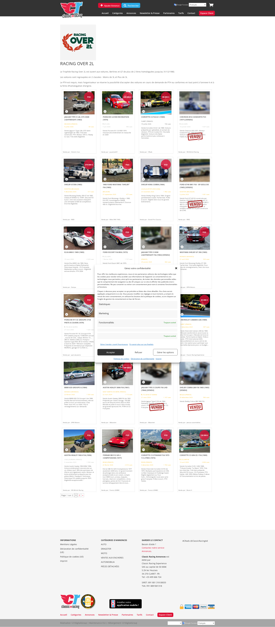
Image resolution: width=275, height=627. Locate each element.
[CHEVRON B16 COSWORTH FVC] (195, 121)
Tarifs (181, 13)
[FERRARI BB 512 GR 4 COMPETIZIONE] (117, 460)
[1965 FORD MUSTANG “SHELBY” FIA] (117, 189)
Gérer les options (165, 352)
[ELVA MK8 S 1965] (79, 257)
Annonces (131, 13)
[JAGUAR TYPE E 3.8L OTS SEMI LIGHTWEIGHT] (79, 121)
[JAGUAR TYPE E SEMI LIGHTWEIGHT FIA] (156, 257)
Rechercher (133, 5)
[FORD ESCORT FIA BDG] (117, 257)
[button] (176, 268)
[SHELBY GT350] (79, 189)
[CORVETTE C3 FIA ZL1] (156, 121)
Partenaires (169, 13)
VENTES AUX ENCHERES (112, 557)
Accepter (110, 352)
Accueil (105, 13)
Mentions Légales (68, 544)
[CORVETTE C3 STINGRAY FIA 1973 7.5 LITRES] (156, 460)
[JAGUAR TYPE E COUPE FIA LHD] (156, 392)
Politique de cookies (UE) (72, 556)
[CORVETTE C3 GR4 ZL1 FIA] (195, 460)
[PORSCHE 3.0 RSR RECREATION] (117, 121)
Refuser (138, 352)
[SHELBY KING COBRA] (156, 189)
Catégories (117, 13)
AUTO (103, 544)
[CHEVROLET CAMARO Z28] (195, 324)
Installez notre (128, 604)
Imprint (158, 358)
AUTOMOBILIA (108, 562)
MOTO (104, 553)
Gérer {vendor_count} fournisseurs (114, 344)
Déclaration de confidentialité (142, 358)
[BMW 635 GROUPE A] (79, 392)
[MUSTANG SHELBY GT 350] (195, 257)
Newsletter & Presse (150, 13)
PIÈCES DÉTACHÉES (110, 566)
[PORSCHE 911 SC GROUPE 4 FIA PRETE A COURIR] (79, 324)
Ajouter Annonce (111, 5)
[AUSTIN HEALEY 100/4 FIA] (79, 460)
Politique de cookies (121, 358)
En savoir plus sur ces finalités (141, 344)
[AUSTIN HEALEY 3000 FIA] (117, 392)
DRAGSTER (106, 548)
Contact (191, 13)
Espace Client (206, 13)
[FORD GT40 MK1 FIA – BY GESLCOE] (195, 189)
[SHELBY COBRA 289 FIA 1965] (195, 392)
